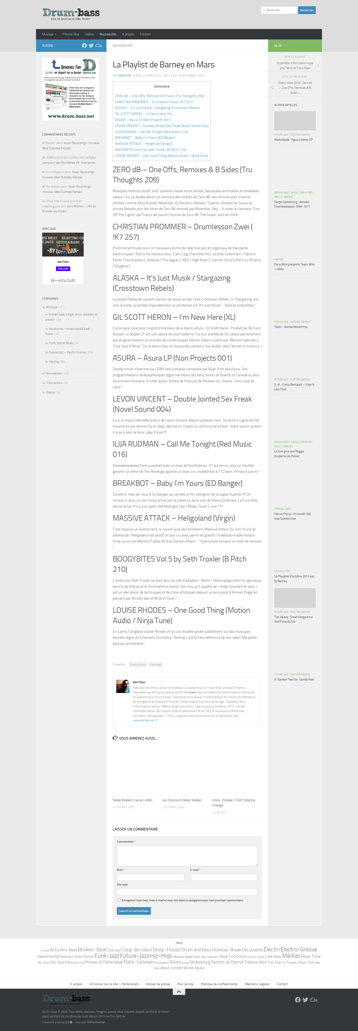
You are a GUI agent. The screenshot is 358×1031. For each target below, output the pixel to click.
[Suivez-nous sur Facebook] (84, 45)
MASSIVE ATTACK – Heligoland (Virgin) (143, 144)
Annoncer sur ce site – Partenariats (114, 984)
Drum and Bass (196, 950)
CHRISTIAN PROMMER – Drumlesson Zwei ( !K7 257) (154, 102)
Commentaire (126, 841)
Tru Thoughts (290, 962)
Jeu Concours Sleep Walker (182, 800)
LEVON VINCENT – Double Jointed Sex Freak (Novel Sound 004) (161, 126)
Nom (121, 870)
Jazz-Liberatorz (210, 957)
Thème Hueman (96, 1022)
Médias (291, 955)
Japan (189, 956)
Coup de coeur (136, 950)
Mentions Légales (257, 984)
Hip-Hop (160, 955)
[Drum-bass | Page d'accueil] (71, 14)
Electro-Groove (138, 664)
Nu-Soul (57, 962)
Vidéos (89, 34)
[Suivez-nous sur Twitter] (91, 45)
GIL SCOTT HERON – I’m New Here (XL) (143, 114)
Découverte (252, 949)
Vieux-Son (306, 962)
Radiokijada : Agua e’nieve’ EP (293, 140)
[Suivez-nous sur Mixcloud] (97, 45)
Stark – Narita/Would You (290, 327)
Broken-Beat (92, 949)
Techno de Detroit (227, 962)
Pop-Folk (79, 962)
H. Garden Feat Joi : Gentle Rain (294, 679)
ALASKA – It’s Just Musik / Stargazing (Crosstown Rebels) (157, 108)
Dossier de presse (158, 984)
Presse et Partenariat (104, 962)
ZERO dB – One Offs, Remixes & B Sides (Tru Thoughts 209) (159, 96)
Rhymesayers (161, 962)
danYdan (125, 75)
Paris (69, 962)
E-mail (195, 870)
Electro (272, 949)
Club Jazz (114, 950)
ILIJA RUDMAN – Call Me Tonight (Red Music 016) (151, 132)
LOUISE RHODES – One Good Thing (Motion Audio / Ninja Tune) (161, 156)
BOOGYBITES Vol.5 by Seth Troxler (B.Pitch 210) (150, 150)
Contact (145, 34)
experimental (48, 956)
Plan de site (185, 984)
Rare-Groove (138, 962)
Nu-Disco (44, 962)
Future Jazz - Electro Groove (292, 134)
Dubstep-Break (226, 950)
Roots (175, 962)
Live (269, 956)
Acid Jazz (45, 950)
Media (277, 957)
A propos (128, 34)
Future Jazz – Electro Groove (67, 352)
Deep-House (167, 950)
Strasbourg (200, 962)
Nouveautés (108, 34)
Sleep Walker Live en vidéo (132, 800)
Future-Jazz (155, 664)
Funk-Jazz (106, 955)
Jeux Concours (233, 956)
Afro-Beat (68, 949)
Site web (122, 884)
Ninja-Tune (311, 956)
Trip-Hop (274, 962)
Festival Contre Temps (76, 956)
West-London (171, 967)
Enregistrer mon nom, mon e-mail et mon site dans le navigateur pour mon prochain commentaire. (182, 900)
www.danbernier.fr (145, 720)
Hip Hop (54, 362)
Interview (178, 957)
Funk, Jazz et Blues (61, 343)
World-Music (194, 968)
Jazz (197, 956)
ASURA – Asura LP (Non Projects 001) (143, 120)
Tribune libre (70, 34)
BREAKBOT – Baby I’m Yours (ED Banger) (145, 138)
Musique (47, 34)
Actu (54, 950)
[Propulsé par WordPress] (71, 1022)
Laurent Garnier (256, 956)
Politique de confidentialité (219, 984)
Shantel (185, 962)
